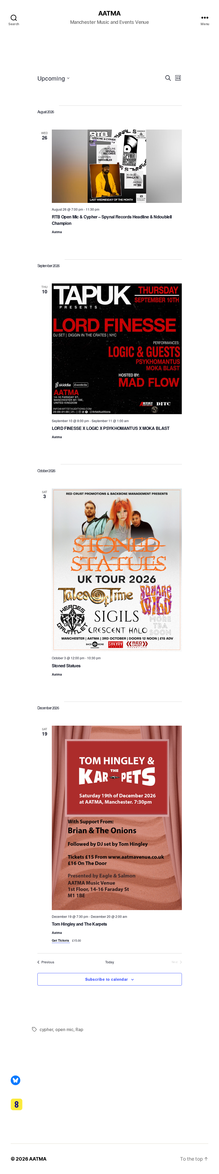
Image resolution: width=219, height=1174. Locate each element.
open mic (64, 1029)
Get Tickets (61, 940)
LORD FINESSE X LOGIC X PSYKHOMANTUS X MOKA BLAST (111, 428)
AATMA (109, 13)
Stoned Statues (66, 665)
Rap (79, 1029)
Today (109, 962)
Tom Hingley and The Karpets (79, 924)
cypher (46, 1029)
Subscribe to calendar (106, 979)
